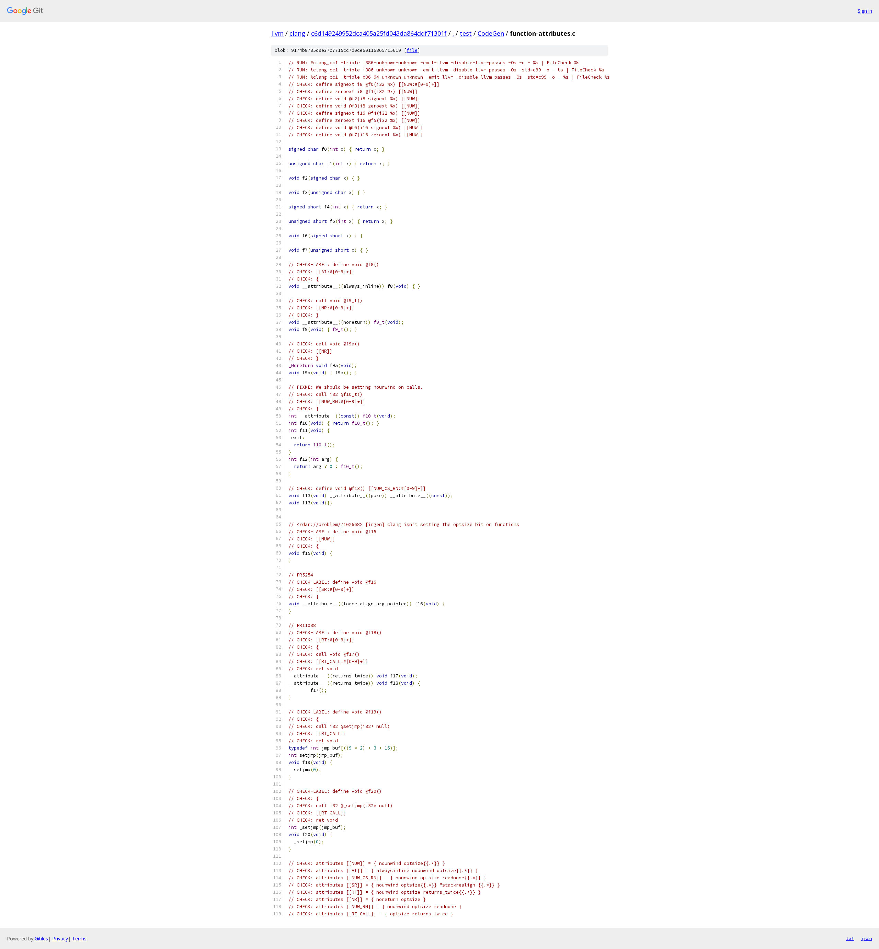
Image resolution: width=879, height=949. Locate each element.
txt (850, 938)
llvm (277, 33)
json (866, 938)
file (412, 50)
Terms (79, 938)
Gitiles (41, 938)
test (466, 33)
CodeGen (491, 33)
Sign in (865, 11)
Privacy (60, 938)
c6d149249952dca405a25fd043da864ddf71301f (379, 33)
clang (297, 33)
